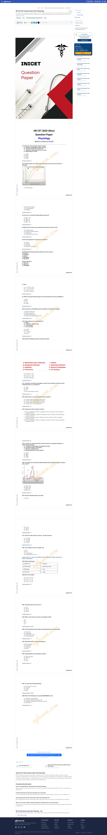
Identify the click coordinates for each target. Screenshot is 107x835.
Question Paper (79, 14)
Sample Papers (70, 824)
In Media (82, 827)
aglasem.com (7, 1)
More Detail (22, 15)
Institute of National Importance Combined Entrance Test (81, 29)
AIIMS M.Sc (77, 25)
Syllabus (77, 17)
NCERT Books (44, 824)
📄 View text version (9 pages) (22, 815)
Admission (56, 826)
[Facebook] (16, 827)
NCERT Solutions (44, 826)
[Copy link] (41, 23)
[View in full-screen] (71, 22)
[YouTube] (24, 827)
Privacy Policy (89, 832)
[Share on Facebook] (36, 23)
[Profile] (105, 1)
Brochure (78, 12)
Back (71, 11)
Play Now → (83, 53)
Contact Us (83, 826)
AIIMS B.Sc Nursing (79, 22)
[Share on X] (39, 23)
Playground (56, 827)
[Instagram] (19, 827)
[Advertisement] (44, 31)
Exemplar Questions (45, 827)
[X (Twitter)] (21, 827)
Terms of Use (83, 832)
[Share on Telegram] (34, 23)
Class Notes (43, 822)
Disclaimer (78, 832)
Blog (82, 824)
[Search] (103, 1)
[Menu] (2, 1)
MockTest (56, 822)
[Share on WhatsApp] (32, 23)
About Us (82, 822)
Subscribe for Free (84, 40)
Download (20, 22)
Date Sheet (70, 827)
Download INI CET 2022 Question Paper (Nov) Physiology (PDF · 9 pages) (44, 754)
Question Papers (71, 822)
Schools (55, 824)
